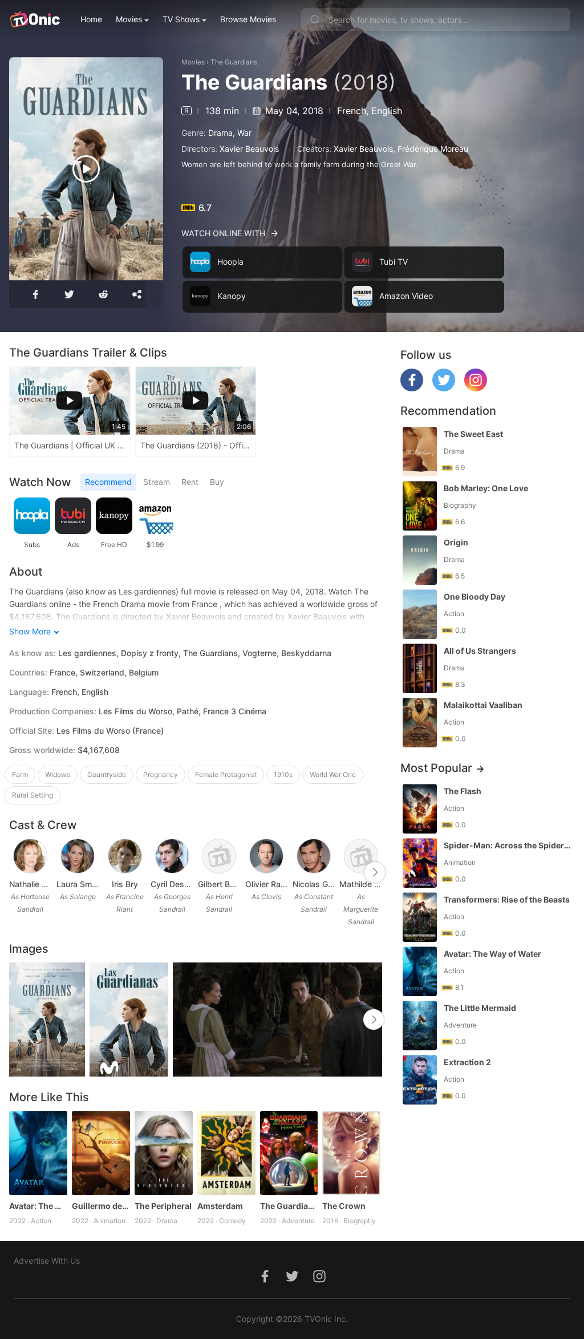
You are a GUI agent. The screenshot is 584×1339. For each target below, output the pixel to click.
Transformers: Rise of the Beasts (507, 899)
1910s (283, 774)
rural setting (32, 795)
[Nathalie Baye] (30, 856)
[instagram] (475, 388)
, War (242, 132)
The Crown (344, 1206)
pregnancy (160, 774)
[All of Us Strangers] (420, 668)
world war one (333, 774)
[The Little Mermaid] (420, 1025)
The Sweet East (473, 434)
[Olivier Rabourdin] (266, 856)
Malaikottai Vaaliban (483, 705)
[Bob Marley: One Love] (420, 506)
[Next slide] (374, 872)
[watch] (86, 169)
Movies (129, 19)
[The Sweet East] (420, 451)
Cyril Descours (172, 884)
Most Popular (436, 768)
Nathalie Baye (30, 884)
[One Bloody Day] (420, 614)
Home (91, 19)
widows (57, 774)
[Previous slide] (16, 872)
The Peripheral (163, 1206)
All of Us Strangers (480, 651)
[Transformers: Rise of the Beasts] (420, 917)
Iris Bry (125, 884)
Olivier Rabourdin (266, 884)
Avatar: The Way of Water (38, 1206)
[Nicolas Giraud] (314, 856)
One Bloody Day (474, 596)
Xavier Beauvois (249, 148)
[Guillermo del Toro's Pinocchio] (101, 1153)
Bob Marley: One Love (486, 488)
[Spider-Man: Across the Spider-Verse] (420, 863)
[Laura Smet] (77, 856)
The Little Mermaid (480, 1008)
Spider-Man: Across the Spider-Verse (508, 845)
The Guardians (233, 62)
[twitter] (443, 388)
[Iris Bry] (125, 856)
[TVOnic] (34, 19)
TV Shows (181, 19)
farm (20, 774)
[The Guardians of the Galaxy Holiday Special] (289, 1153)
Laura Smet (77, 884)
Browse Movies (248, 19)
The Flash (462, 791)
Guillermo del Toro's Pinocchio (101, 1206)
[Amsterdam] (226, 1153)
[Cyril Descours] (172, 856)
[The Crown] (351, 1153)
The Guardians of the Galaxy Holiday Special (289, 1206)
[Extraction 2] (420, 1080)
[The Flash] (420, 809)
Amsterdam (220, 1206)
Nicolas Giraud (314, 884)
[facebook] (411, 388)
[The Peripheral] (164, 1153)
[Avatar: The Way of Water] (38, 1153)
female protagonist (226, 774)
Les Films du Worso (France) (110, 730)
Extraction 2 (467, 1062)
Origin (456, 542)
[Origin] (420, 560)
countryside (106, 774)
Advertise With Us (47, 1260)
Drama (220, 132)
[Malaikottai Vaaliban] (420, 722)
